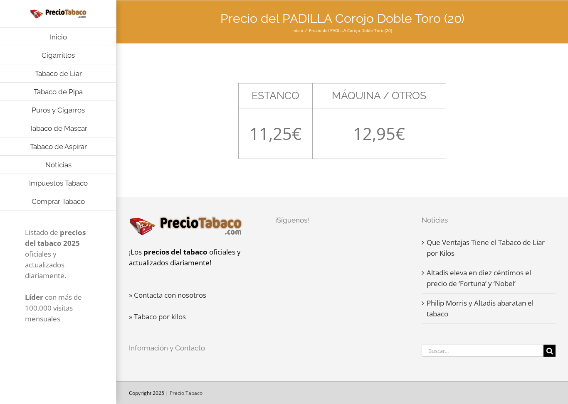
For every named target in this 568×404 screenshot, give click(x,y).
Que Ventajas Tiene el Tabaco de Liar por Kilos (486, 248)
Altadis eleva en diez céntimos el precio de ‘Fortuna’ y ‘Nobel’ (479, 278)
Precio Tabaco (186, 393)
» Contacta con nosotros (167, 295)
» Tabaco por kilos (157, 316)
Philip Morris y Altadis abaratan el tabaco (480, 308)
